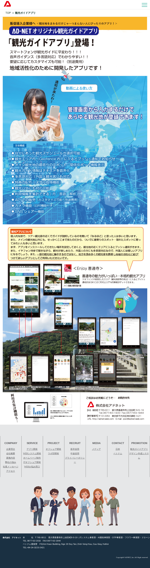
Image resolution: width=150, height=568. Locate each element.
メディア (96, 449)
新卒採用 (74, 449)
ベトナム (117, 453)
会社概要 (10, 453)
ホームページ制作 (32, 458)
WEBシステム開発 (32, 453)
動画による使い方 (79, 88)
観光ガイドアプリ (139, 449)
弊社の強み (10, 462)
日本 (118, 449)
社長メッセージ (10, 466)
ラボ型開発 (53, 453)
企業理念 (10, 449)
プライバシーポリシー (75, 460)
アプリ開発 (32, 449)
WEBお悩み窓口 (32, 466)
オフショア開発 (53, 449)
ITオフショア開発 (32, 462)
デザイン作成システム (139, 455)
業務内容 (10, 458)
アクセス (10, 471)
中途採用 (74, 453)
